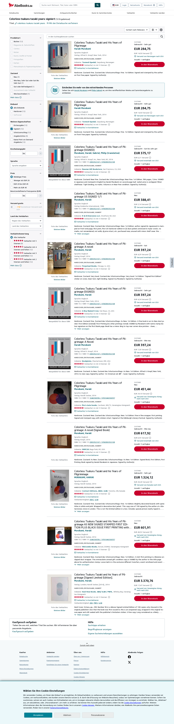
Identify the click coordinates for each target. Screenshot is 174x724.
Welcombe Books (89, 547)
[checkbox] (11, 41)
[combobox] (67, 5)
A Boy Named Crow (90, 311)
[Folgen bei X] (129, 662)
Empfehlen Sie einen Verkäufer (58, 665)
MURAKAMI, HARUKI (84, 477)
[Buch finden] (97, 5)
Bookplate (86, 361)
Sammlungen (39, 13)
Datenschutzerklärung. (59, 708)
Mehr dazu (14, 97)
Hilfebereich (105, 656)
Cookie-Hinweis (79, 677)
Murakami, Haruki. (83, 580)
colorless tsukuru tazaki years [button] (31, 23)
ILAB (96, 499)
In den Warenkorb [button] (149, 64)
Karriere (76, 665)
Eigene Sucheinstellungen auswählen (105, 633)
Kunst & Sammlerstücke (102, 13)
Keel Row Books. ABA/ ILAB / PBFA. (97, 592)
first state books (89, 405)
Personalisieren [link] (98, 715)
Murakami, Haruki (83, 153)
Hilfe (161, 5)
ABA (91, 603)
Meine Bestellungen (26, 669)
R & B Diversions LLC (91, 216)
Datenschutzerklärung (81, 669)
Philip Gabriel (97, 90)
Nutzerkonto (135, 5)
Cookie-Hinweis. (88, 705)
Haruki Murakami (82, 48)
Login (124, 5)
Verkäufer (131, 13)
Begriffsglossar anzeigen (99, 629)
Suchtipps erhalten (97, 625)
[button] (40, 153)
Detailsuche (14, 13)
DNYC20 (85, 449)
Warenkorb (23, 673)
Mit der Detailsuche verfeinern (63, 23)
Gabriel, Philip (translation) (106, 153)
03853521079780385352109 (102, 162)
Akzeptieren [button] (38, 715)
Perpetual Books (89, 266)
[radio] (11, 111)
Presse (76, 660)
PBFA (96, 603)
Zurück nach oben (87, 645)
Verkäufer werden (157, 13)
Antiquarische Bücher (68, 13)
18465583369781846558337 (102, 398)
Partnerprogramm (53, 660)
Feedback (172, 262)
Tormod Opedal (89, 62)
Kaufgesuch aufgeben (23, 631)
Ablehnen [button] (67, 715)
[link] (161, 30)
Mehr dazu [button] (14, 265)
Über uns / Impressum (81, 656)
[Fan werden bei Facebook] (129, 657)
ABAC (92, 499)
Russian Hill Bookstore (92, 169)
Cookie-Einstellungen (132, 702)
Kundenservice (106, 660)
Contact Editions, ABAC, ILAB (95, 491)
